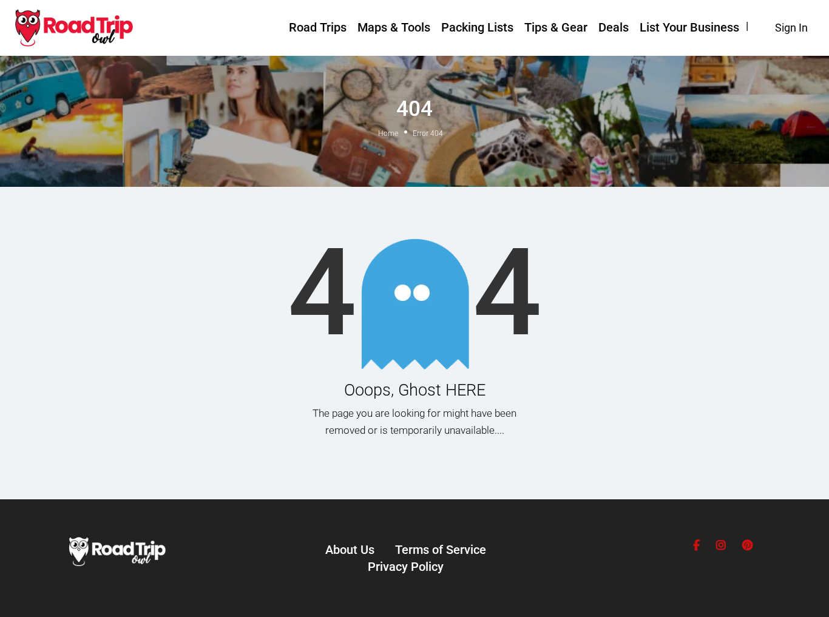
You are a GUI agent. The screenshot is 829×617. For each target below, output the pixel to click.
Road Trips (318, 27)
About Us (349, 549)
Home (388, 133)
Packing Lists (477, 27)
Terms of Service (440, 549)
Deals (613, 27)
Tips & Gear (555, 27)
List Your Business (689, 27)
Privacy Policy (406, 566)
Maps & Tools (393, 27)
